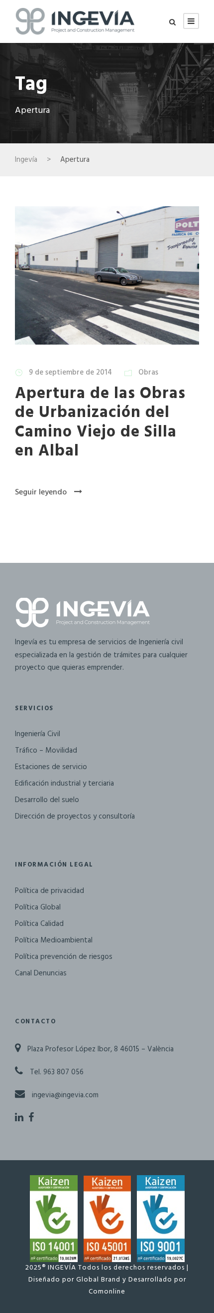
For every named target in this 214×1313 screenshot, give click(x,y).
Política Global (38, 907)
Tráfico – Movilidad (46, 751)
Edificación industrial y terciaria (64, 784)
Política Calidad (39, 924)
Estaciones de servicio (51, 767)
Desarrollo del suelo (47, 800)
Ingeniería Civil (37, 734)
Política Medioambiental (54, 940)
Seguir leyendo (41, 492)
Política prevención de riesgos (63, 957)
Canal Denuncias (41, 973)
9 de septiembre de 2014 (70, 373)
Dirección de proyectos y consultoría (75, 817)
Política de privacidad (49, 891)
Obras (148, 373)
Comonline (107, 1292)
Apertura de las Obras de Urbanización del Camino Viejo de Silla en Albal (100, 422)
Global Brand (98, 1280)
